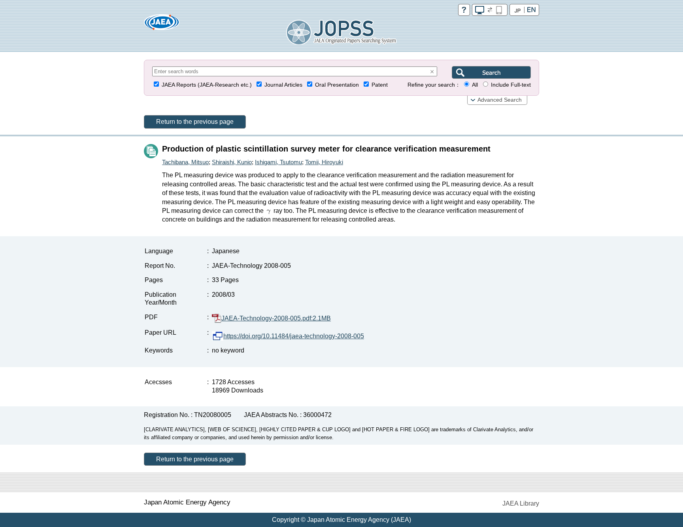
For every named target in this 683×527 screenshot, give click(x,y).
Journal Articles (283, 85)
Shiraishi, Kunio (232, 162)
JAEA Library (520, 503)
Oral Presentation (337, 85)
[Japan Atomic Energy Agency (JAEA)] (161, 24)
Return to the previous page (195, 121)
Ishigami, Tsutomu (278, 162)
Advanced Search (499, 100)
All (475, 85)
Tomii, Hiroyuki (324, 162)
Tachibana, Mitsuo (185, 162)
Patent (380, 85)
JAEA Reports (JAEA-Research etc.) (207, 85)
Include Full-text (511, 85)
